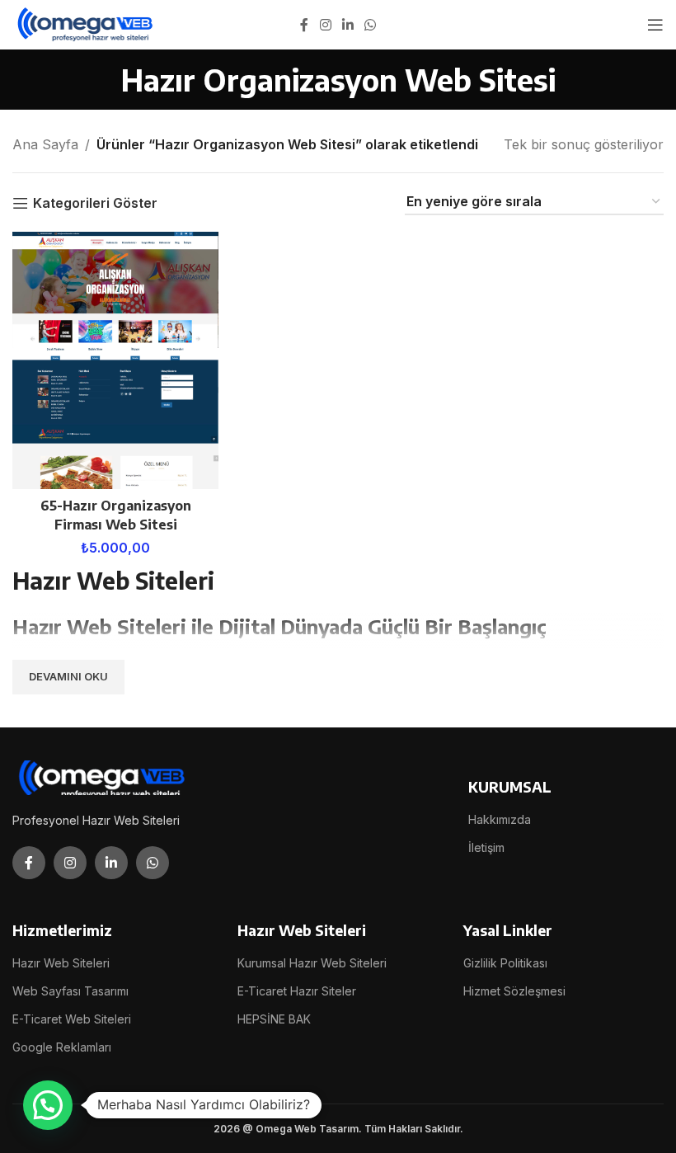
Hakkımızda (499, 819)
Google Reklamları (61, 1047)
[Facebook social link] (304, 24)
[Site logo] (86, 23)
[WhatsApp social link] (370, 24)
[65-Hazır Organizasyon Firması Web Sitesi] (115, 361)
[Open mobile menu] (655, 24)
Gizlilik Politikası (505, 963)
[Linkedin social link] (347, 24)
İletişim (486, 847)
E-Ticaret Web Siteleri (71, 1019)
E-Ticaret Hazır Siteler (296, 991)
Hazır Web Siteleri (61, 963)
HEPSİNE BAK (274, 1019)
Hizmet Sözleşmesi (514, 991)
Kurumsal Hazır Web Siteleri (312, 963)
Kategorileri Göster (95, 203)
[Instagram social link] (325, 24)
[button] (48, 1105)
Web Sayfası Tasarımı (70, 991)
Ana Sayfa (45, 144)
